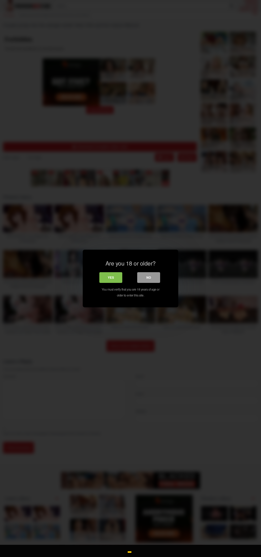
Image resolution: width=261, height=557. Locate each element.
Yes (111, 277)
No (148, 277)
